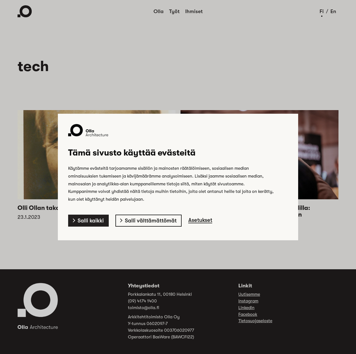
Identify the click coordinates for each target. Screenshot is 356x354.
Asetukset (200, 220)
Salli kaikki (91, 220)
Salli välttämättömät (151, 220)
